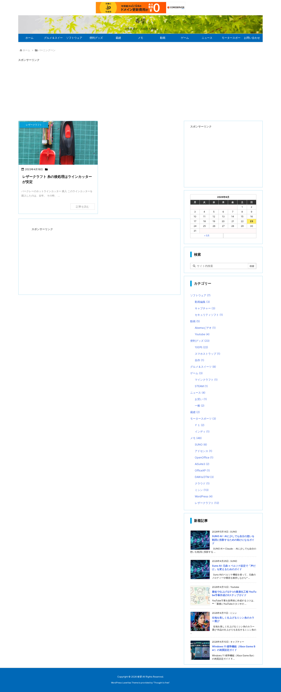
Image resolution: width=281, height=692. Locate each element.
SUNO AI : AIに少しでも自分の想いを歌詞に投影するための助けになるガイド (233, 540)
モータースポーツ (203, 418)
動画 (195, 321)
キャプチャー (205, 308)
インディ (202, 431)
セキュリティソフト (209, 314)
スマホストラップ (207, 353)
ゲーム (196, 373)
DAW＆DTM (204, 477)
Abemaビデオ (205, 327)
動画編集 (202, 301)
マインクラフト (206, 379)
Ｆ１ (199, 425)
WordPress (204, 496)
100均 (201, 347)
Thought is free (161, 682)
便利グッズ (200, 340)
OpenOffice (204, 457)
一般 (199, 405)
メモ (196, 438)
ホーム (26, 50)
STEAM (201, 386)
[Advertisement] (133, 89)
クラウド (202, 483)
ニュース (197, 392)
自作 (199, 360)
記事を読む (82, 206)
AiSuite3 (202, 464)
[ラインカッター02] (58, 143)
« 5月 (207, 235)
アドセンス (203, 451)
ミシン (202, 489)
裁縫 (195, 412)
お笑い (201, 399)
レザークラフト (207, 502)
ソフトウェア (200, 295)
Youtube (202, 334)
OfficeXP (202, 470)
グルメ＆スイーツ (203, 366)
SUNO (201, 444)
